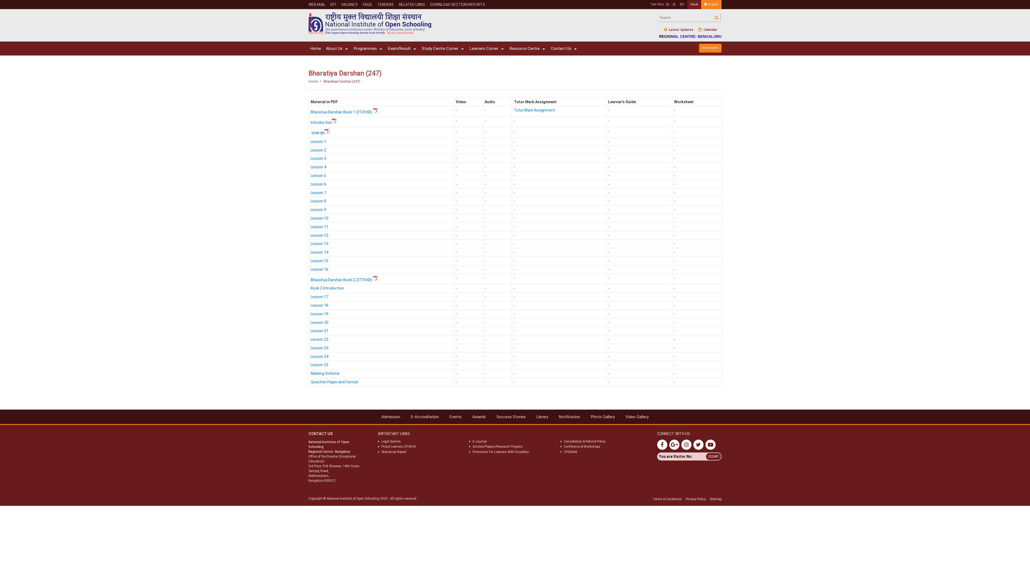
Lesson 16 (319, 269)
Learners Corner (484, 48)
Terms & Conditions (667, 499)
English (713, 4)
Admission (390, 416)
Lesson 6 (318, 184)
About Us (334, 48)
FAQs (367, 4)
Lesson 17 (319, 297)
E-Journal (480, 441)
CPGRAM (571, 452)
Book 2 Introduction (327, 288)
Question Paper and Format (334, 382)
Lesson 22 (319, 339)
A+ (682, 4)
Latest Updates (680, 30)
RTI (333, 4)
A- (667, 4)
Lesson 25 (319, 365)
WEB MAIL (316, 4)
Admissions (710, 48)
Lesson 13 (319, 244)
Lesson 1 (318, 141)
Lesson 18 (319, 305)
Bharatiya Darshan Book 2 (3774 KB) (342, 280)
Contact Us (561, 48)
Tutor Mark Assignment (534, 110)
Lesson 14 (319, 252)
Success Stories (511, 416)
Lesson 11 (319, 227)
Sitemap (716, 499)
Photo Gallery (603, 416)
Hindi (694, 4)
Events (456, 416)
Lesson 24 (319, 356)
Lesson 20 (319, 322)
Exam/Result (399, 48)
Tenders (385, 4)
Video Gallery (637, 416)
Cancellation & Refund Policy (584, 441)
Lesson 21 (319, 331)
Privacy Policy (696, 499)
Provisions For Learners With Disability (501, 452)
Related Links (412, 4)
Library (542, 416)
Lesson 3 (318, 158)
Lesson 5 (318, 175)
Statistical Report (393, 452)
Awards (479, 416)
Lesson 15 (319, 261)
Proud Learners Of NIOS (398, 446)
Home (315, 48)
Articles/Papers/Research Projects (498, 446)
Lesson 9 (318, 209)
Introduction (321, 122)
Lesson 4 (318, 167)
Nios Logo (370, 23)
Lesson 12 (319, 235)
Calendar (710, 30)
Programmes (365, 48)
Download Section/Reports (457, 4)
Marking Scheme (325, 373)
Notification (569, 416)
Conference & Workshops (582, 446)
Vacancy (349, 4)
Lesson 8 (318, 201)
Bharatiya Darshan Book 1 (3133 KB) (342, 112)
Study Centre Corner (440, 48)
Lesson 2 (318, 150)
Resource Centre (525, 48)
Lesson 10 (319, 218)
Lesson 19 (319, 314)
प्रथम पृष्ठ (318, 133)
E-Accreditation (425, 416)
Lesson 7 (318, 193)
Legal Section (391, 441)
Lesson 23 (319, 348)
